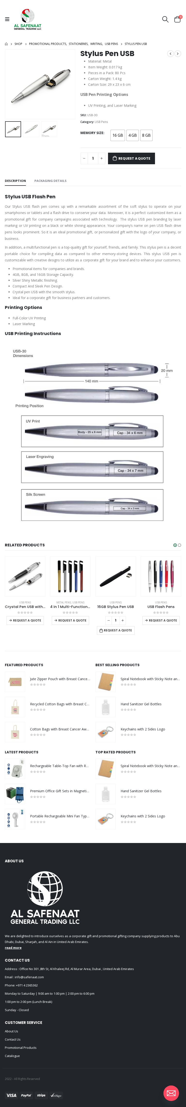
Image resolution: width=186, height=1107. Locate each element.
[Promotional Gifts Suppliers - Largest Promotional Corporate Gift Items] (27, 19)
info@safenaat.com (29, 977)
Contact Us (13, 1039)
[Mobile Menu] (8, 19)
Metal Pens (18, 602)
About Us (11, 1031)
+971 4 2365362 (27, 985)
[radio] (118, 135)
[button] (175, 545)
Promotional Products (21, 1047)
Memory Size (91, 132)
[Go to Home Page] (6, 44)
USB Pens (101, 122)
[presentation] (11, 84)
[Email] (171, 1093)
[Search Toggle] (165, 19)
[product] (25, 576)
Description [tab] (15, 181)
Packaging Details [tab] (50, 181)
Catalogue (12, 1056)
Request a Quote (134, 158)
